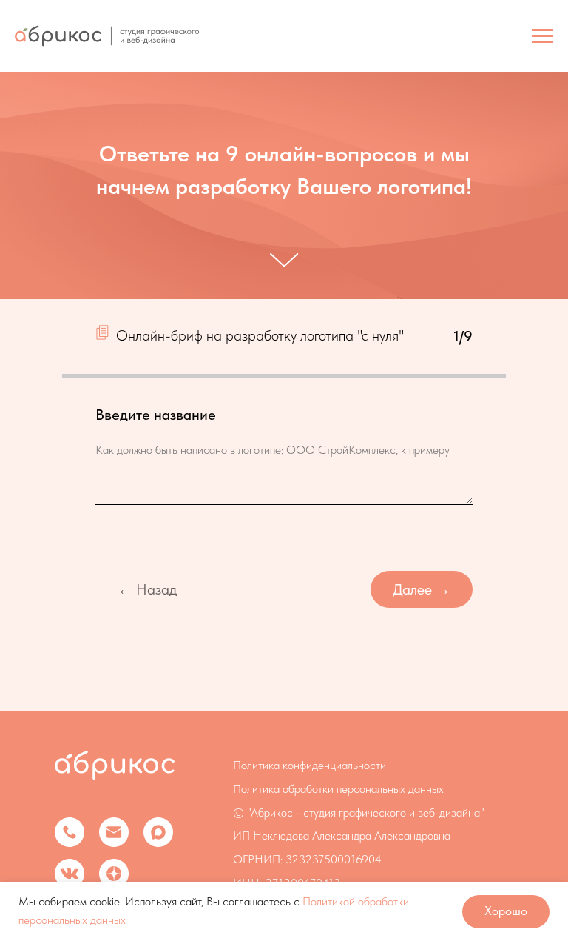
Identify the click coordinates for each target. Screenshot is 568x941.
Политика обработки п (287, 844)
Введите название (155, 469)
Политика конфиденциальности (309, 820)
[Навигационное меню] (542, 36)
